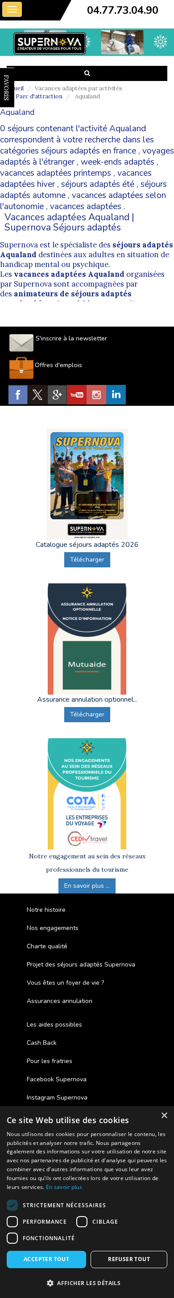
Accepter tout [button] (46, 1259)
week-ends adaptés (117, 162)
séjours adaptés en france (88, 151)
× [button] (164, 1115)
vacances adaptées (85, 206)
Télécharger (87, 559)
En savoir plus (64, 1187)
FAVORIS (6, 88)
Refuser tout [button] (129, 1259)
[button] (87, 1283)
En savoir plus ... (87, 886)
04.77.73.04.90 (122, 10)
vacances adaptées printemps (55, 173)
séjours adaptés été (97, 184)
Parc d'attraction (39, 96)
